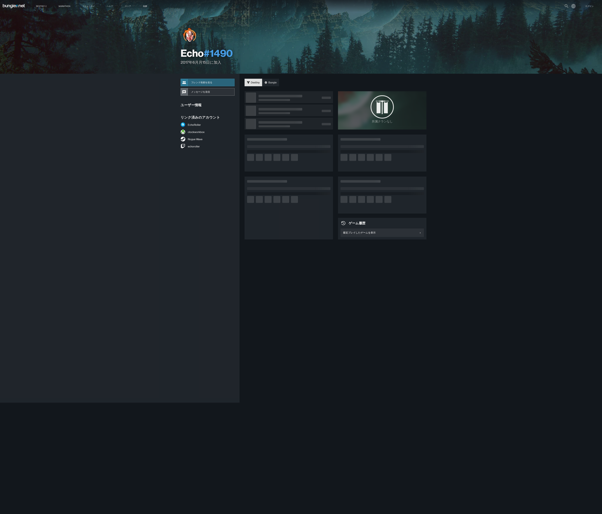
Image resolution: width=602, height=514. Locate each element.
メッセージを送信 (200, 92)
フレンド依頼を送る (201, 82)
